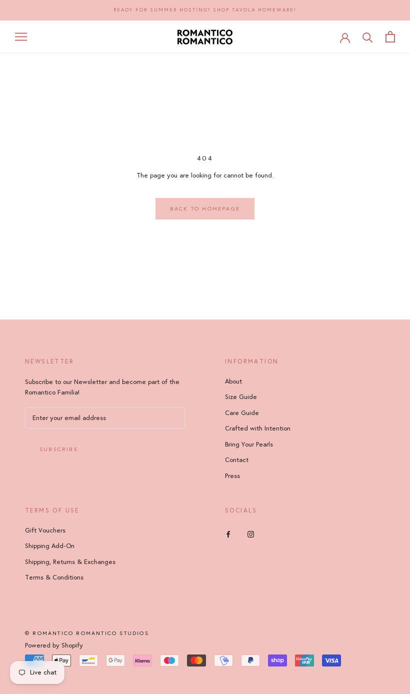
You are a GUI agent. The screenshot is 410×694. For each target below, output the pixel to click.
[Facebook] (228, 534)
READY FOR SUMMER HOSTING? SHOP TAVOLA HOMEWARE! (205, 10)
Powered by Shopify (54, 646)
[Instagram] (251, 534)
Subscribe (59, 449)
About (233, 382)
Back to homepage (205, 209)
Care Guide (242, 413)
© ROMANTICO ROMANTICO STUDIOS (87, 633)
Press (232, 476)
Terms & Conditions (54, 578)
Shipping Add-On (49, 546)
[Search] (367, 37)
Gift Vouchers (45, 530)
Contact (236, 460)
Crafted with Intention (257, 428)
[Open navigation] (21, 36)
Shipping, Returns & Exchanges (70, 562)
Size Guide (241, 397)
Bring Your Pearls (249, 444)
